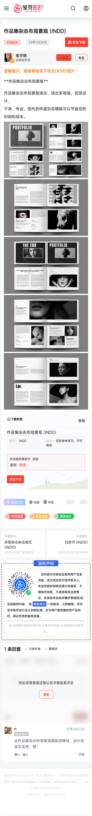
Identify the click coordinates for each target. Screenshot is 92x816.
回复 (82, 754)
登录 (22, 464)
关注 (65, 58)
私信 (81, 58)
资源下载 (15, 479)
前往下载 (79, 42)
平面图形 (12, 42)
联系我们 (39, 604)
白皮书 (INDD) (76, 542)
